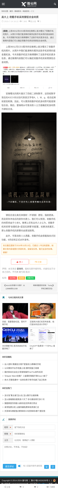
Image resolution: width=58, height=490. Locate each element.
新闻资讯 (18, 11)
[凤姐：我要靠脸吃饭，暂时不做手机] (15, 311)
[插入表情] (53, 467)
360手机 (13, 278)
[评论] (20, 487)
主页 (6, 440)
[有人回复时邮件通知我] (20, 466)
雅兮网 (25, 480)
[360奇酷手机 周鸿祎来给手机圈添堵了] (15, 335)
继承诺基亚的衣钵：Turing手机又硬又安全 (42, 287)
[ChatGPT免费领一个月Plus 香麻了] (43, 335)
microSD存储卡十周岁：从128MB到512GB (15, 287)
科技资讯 (26, 11)
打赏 (40, 262)
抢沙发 (33, 21)
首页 (11, 11)
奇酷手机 (30, 278)
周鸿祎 (21, 278)
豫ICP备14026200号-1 (40, 480)
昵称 (7, 427)
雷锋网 (20, 269)
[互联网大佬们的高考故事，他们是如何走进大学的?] (43, 311)
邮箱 (7, 434)
